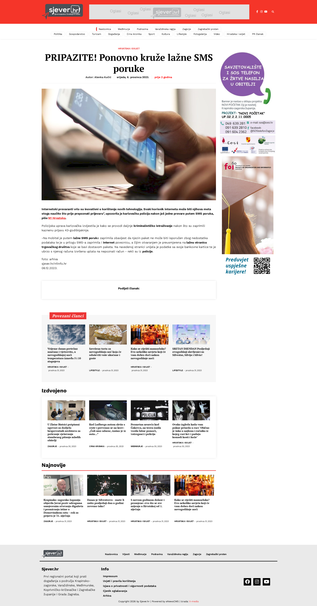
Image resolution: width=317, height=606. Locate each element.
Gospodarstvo (77, 34)
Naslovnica (105, 29)
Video (217, 34)
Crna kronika (134, 34)
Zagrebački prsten (208, 29)
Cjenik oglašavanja (115, 590)
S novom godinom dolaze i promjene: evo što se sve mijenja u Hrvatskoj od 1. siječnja (147, 504)
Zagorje (186, 29)
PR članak (257, 34)
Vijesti (125, 554)
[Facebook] (257, 11)
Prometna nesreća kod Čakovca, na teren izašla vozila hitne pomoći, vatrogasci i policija (146, 429)
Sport (151, 34)
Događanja (114, 34)
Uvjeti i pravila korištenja (119, 581)
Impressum (110, 576)
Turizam (96, 34)
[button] (272, 12)
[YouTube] (265, 11)
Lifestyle (182, 34)
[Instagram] (261, 11)
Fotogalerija (200, 34)
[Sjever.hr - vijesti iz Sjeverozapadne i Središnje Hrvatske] (62, 12)
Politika (58, 34)
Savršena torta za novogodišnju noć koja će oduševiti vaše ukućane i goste (105, 353)
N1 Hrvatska (56, 218)
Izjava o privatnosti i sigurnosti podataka (129, 586)
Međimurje (124, 29)
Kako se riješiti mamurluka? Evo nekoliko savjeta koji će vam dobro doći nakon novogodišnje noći (148, 353)
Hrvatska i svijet (236, 34)
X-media (194, 601)
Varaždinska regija (165, 29)
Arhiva (107, 595)
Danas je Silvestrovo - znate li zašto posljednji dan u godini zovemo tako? (105, 503)
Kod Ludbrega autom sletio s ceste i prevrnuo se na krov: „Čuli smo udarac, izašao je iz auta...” (107, 429)
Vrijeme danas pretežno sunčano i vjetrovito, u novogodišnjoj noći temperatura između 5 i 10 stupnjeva (64, 355)
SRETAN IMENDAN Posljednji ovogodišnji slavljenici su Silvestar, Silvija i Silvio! (191, 352)
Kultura (166, 34)
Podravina (142, 29)
